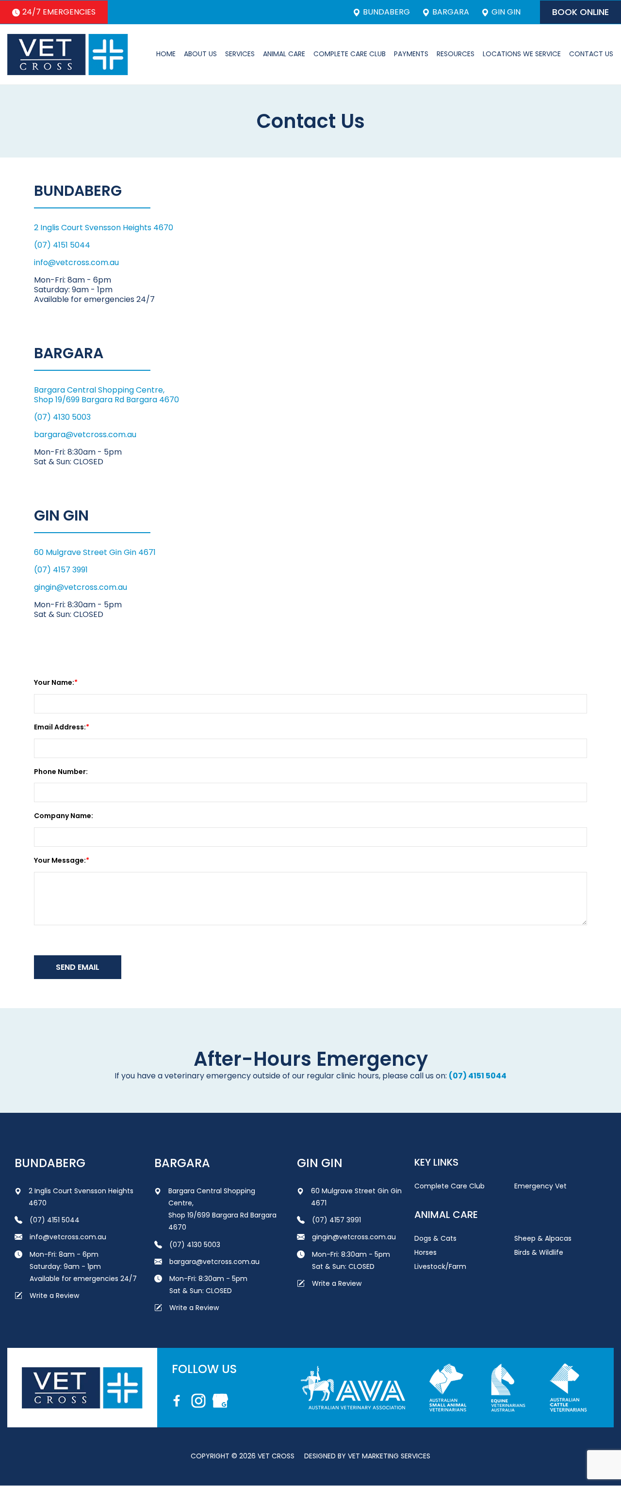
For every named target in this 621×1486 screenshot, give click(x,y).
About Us (200, 54)
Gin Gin (506, 12)
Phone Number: (61, 771)
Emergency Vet (540, 1186)
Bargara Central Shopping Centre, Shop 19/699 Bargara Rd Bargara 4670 (106, 394)
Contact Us (591, 54)
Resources (455, 54)
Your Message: (60, 860)
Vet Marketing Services (389, 1456)
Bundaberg (386, 12)
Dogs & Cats (435, 1238)
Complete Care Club (349, 54)
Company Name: (63, 816)
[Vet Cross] (67, 54)
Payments (411, 54)
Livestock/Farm (440, 1266)
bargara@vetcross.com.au (85, 434)
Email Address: (60, 727)
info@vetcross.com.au (76, 262)
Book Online (580, 12)
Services (240, 54)
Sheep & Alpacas (543, 1238)
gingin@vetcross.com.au (80, 587)
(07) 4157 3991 (61, 569)
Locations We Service (522, 54)
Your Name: (54, 682)
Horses (425, 1252)
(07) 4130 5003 (62, 417)
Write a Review (54, 1295)
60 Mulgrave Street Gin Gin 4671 (95, 552)
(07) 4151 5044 (62, 245)
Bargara (450, 12)
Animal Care (284, 54)
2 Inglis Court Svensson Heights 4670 (103, 227)
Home (166, 54)
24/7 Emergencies (59, 11)
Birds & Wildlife (538, 1252)
